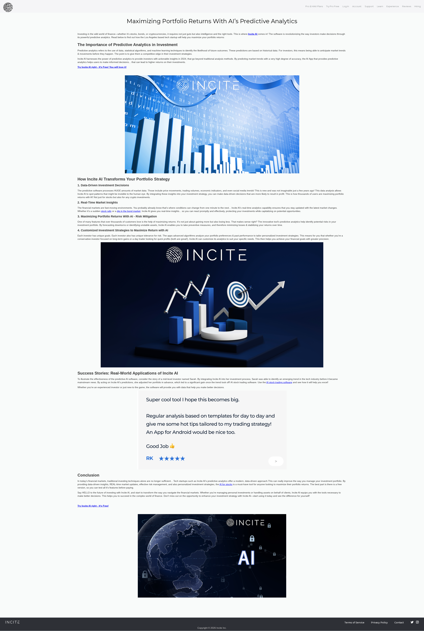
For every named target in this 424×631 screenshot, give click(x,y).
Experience (392, 6)
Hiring (417, 6)
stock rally (106, 211)
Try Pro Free (332, 6)
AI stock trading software (279, 382)
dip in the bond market (128, 211)
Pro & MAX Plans (314, 6)
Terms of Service (354, 622)
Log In (346, 6)
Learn (380, 6)
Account (356, 6)
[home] (9, 6)
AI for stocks (225, 484)
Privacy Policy (379, 622)
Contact (399, 622)
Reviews (406, 6)
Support (369, 6)
